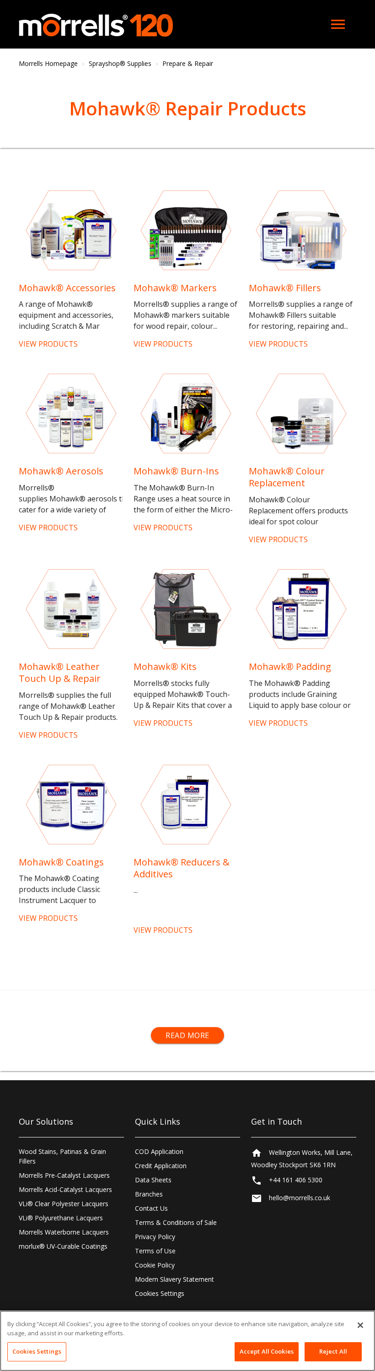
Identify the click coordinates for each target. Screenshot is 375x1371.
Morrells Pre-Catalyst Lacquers (64, 1175)
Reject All (333, 1351)
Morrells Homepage (48, 63)
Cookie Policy (155, 1265)
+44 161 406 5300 (295, 1179)
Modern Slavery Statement (174, 1279)
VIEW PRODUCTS (48, 344)
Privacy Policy (155, 1236)
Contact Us (151, 1208)
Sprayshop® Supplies (120, 63)
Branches (149, 1194)
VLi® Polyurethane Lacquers (61, 1217)
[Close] (360, 1325)
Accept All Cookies (267, 1351)
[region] (187, 1341)
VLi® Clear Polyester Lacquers (63, 1203)
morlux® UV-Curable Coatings (63, 1246)
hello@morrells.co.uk (299, 1197)
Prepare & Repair (187, 63)
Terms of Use (155, 1250)
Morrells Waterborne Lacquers (64, 1232)
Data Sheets (153, 1179)
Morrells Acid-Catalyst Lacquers (65, 1189)
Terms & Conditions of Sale (176, 1222)
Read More (187, 1035)
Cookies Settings (159, 1293)
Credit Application (161, 1165)
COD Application (159, 1151)
